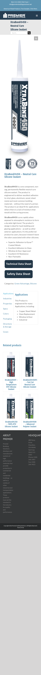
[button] (36, 38)
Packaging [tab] (7, 319)
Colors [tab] (6, 314)
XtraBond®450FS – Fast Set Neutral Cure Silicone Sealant (30, 383)
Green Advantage (21, 283)
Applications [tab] (7, 293)
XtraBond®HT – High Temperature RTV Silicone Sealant (11, 384)
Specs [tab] (5, 309)
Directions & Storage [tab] (7, 325)
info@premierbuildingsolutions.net (20, 4)
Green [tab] (5, 332)
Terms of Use (20, 527)
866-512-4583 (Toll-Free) (19, 2)
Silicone (33, 283)
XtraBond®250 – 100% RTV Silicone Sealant (11, 424)
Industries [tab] (7, 298)
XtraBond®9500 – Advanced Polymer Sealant (29, 424)
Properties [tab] (7, 303)
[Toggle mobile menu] (37, 16)
